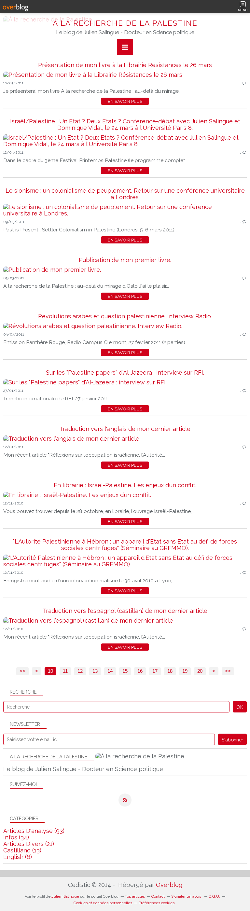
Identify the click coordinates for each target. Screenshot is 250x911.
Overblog (169, 884)
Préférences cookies (156, 903)
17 (155, 671)
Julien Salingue (65, 896)
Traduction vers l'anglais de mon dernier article (125, 428)
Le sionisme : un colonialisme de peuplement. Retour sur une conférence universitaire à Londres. (125, 193)
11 (65, 671)
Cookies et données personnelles (103, 903)
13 (95, 671)
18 (170, 671)
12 (80, 671)
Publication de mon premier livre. (125, 259)
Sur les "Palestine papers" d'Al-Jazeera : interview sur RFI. (125, 372)
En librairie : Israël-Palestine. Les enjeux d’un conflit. (125, 485)
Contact (158, 896)
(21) (28, 843)
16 (140, 671)
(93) (33, 830)
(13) (22, 850)
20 (199, 671)
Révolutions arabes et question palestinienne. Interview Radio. (125, 316)
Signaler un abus (186, 896)
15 (125, 671)
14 (110, 671)
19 (185, 671)
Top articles (135, 896)
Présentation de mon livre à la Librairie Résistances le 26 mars (125, 65)
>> (228, 671)
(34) (16, 837)
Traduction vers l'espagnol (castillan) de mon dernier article (125, 610)
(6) (17, 856)
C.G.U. (214, 896)
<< (22, 671)
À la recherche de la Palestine (125, 23)
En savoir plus (125, 101)
